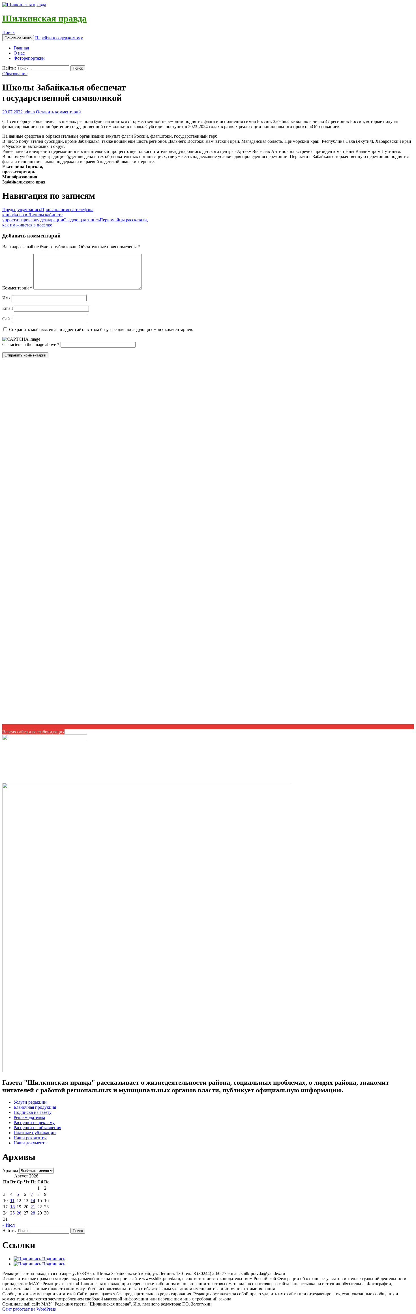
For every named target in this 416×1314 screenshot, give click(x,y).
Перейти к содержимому (59, 37)
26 (19, 1213)
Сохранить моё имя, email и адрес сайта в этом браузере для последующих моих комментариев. (101, 329)
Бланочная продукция (35, 1107)
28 (33, 1213)
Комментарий (17, 288)
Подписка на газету (33, 1112)
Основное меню (18, 38)
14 (33, 1200)
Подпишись (53, 1258)
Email (7, 308)
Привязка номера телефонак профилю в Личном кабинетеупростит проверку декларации (47, 214)
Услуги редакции (30, 1102)
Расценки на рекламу (34, 1122)
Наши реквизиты (30, 1137)
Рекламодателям (29, 1117)
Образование (14, 73)
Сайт (7, 318)
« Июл (8, 1225)
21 (33, 1206)
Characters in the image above (29, 344)
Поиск (8, 32)
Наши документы (31, 1142)
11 (12, 1200)
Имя (6, 297)
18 (12, 1206)
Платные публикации (35, 1132)
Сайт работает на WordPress (29, 1309)
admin (29, 111)
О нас (19, 53)
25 (12, 1213)
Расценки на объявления (37, 1127)
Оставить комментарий (58, 111)
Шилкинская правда (44, 18)
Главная (21, 48)
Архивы (10, 1170)
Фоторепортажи (29, 58)
